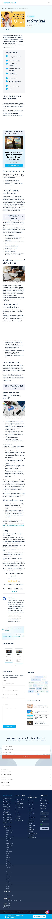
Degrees (42, 682)
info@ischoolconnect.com (13, 900)
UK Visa (10, 588)
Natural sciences (32, 688)
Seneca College (33, 833)
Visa (38, 694)
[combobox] (41, 824)
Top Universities (42, 691)
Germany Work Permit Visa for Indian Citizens (13, 630)
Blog (5, 8)
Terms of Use (34, 912)
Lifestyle (34, 685)
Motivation (45, 685)
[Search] (46, 3)
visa (21, 588)
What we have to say (14, 86)
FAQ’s (10, 89)
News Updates (39, 688)
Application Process (5, 782)
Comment (5, 704)
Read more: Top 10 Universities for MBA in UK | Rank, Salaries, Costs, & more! (13, 387)
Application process (39, 676)
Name (4, 680)
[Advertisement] (14, 122)
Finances (30, 685)
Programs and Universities (7, 779)
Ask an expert (20, 809)
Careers (45, 676)
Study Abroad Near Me (6, 774)
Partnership (20, 803)
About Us (19, 801)
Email (4, 687)
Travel (47, 691)
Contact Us (20, 820)
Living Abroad (40, 685)
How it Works (20, 799)
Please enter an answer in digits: (11, 694)
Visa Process (4, 777)
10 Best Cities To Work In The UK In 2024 (11, 636)
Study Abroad (45, 688)
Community (20, 807)
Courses (43, 679)
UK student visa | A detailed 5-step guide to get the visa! (13, 525)
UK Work (16, 588)
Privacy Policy (27, 912)
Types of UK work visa (14, 60)
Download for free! (40, 916)
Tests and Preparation (6, 771)
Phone (42, 821)
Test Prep (36, 691)
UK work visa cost (13, 78)
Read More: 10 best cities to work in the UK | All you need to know (14, 132)
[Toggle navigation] (48, 3)
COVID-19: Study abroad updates (34, 682)
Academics (32, 676)
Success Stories (30, 691)
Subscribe (45, 828)
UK (8, 8)
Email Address (44, 816)
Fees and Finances (5, 785)
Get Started (26, 757)
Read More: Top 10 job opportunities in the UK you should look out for (13, 217)
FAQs (46, 682)
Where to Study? (5, 769)
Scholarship (20, 805)
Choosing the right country (35, 679)
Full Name (43, 811)
